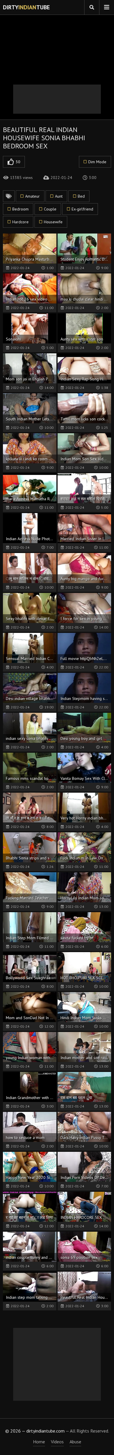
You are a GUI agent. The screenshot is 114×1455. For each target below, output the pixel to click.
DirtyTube (26, 7)
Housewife (53, 221)
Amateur (32, 196)
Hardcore (20, 221)
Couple (50, 209)
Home (39, 1442)
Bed (81, 196)
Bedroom (20, 209)
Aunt (59, 196)
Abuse (75, 1442)
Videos (57, 1442)
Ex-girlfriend (82, 209)
